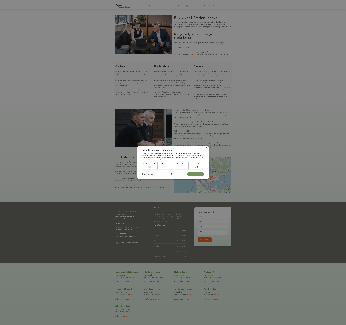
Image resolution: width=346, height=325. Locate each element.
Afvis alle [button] (178, 174)
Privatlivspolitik (162, 160)
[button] (147, 174)
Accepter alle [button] (195, 174)
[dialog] (173, 162)
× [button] (206, 148)
